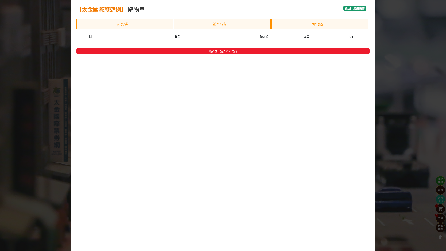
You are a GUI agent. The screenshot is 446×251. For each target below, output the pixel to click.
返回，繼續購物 (355, 8)
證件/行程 (220, 24)
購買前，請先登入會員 (223, 51)
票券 (122, 24)
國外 (317, 24)
